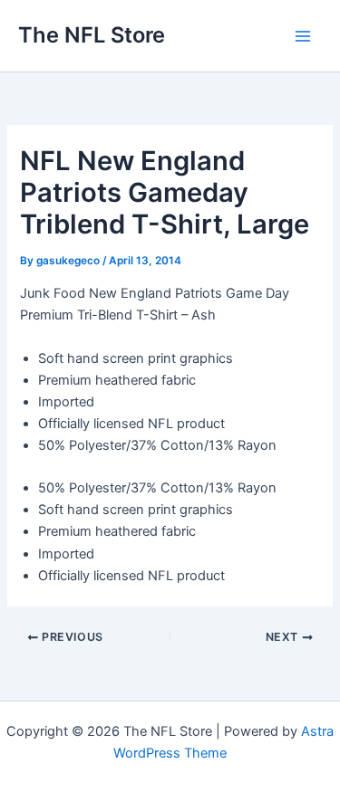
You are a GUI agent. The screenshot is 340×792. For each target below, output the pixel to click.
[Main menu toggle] (303, 36)
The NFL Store (91, 35)
